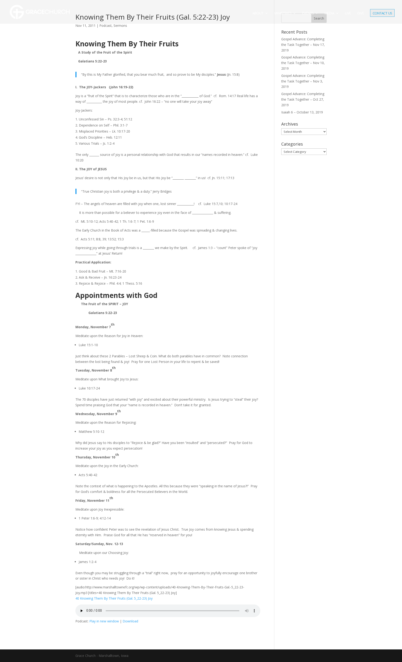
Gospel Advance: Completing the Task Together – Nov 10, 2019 (303, 63)
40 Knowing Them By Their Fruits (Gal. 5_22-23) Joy (114, 598)
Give (360, 13)
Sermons (120, 25)
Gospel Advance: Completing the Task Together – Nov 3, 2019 (302, 81)
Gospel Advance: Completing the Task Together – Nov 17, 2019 (303, 44)
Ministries (282, 13)
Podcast (105, 25)
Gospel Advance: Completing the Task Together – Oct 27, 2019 (302, 99)
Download (130, 621)
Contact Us (382, 13)
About (257, 13)
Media (329, 13)
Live (348, 13)
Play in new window (104, 621)
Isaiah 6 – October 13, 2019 (302, 112)
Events (308, 13)
